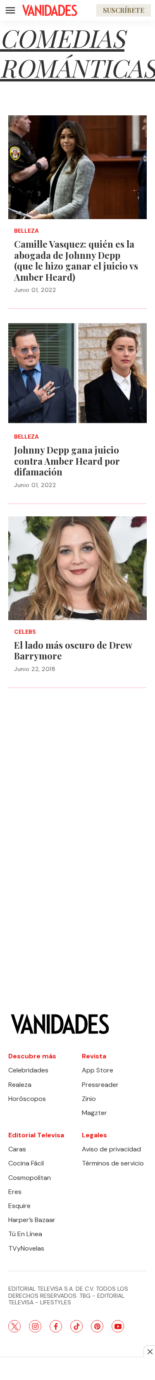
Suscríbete (123, 10)
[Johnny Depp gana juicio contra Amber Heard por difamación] (77, 373)
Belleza (26, 230)
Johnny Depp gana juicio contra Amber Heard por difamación (67, 461)
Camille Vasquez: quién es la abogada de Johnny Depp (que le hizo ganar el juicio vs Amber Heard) (76, 260)
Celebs (25, 631)
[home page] (50, 10)
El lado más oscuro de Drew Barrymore (73, 650)
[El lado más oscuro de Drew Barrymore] (77, 568)
